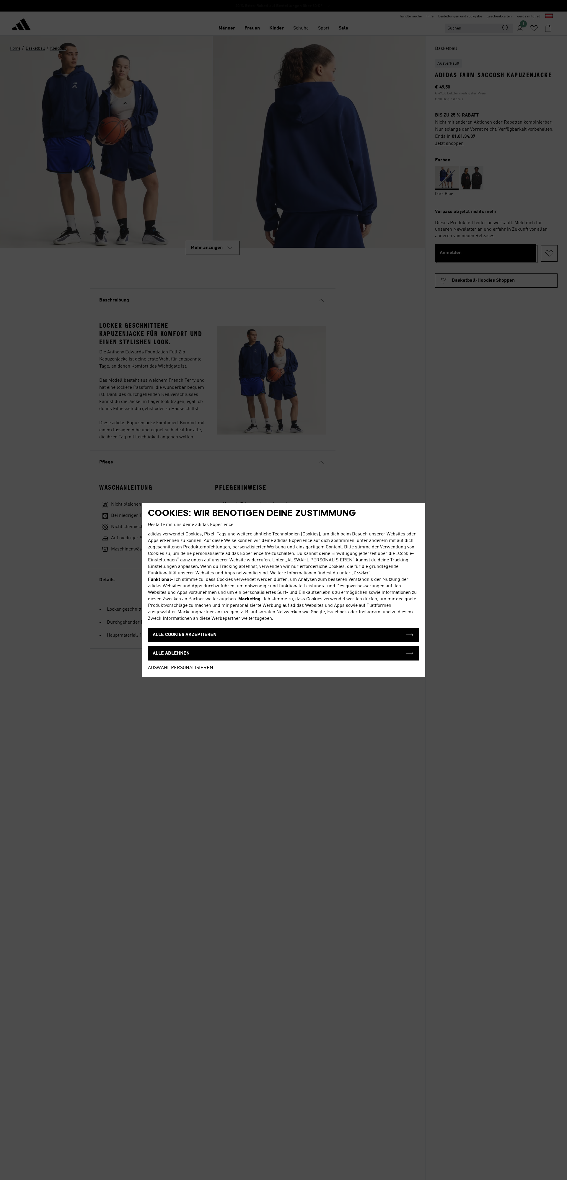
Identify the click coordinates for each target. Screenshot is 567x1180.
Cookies (361, 573)
